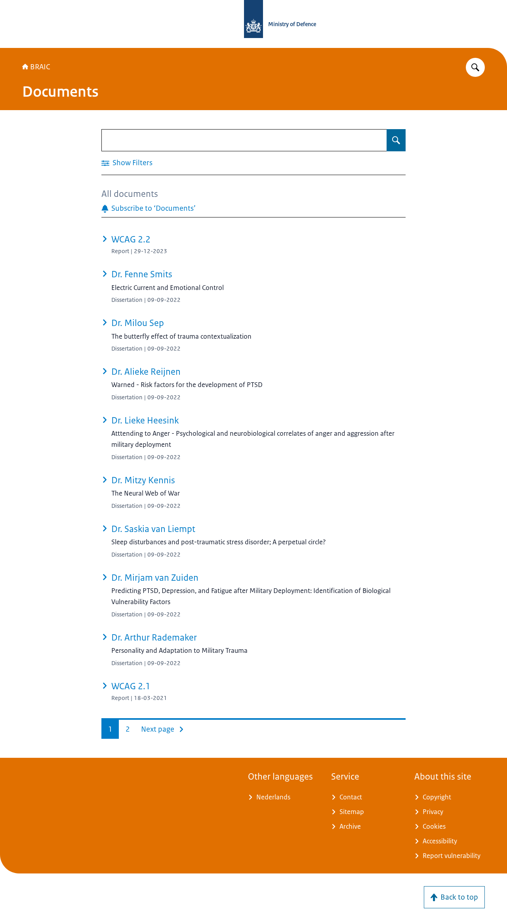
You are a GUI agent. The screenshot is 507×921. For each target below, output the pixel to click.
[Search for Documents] (396, 140)
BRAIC (40, 67)
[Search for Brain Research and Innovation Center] (475, 67)
